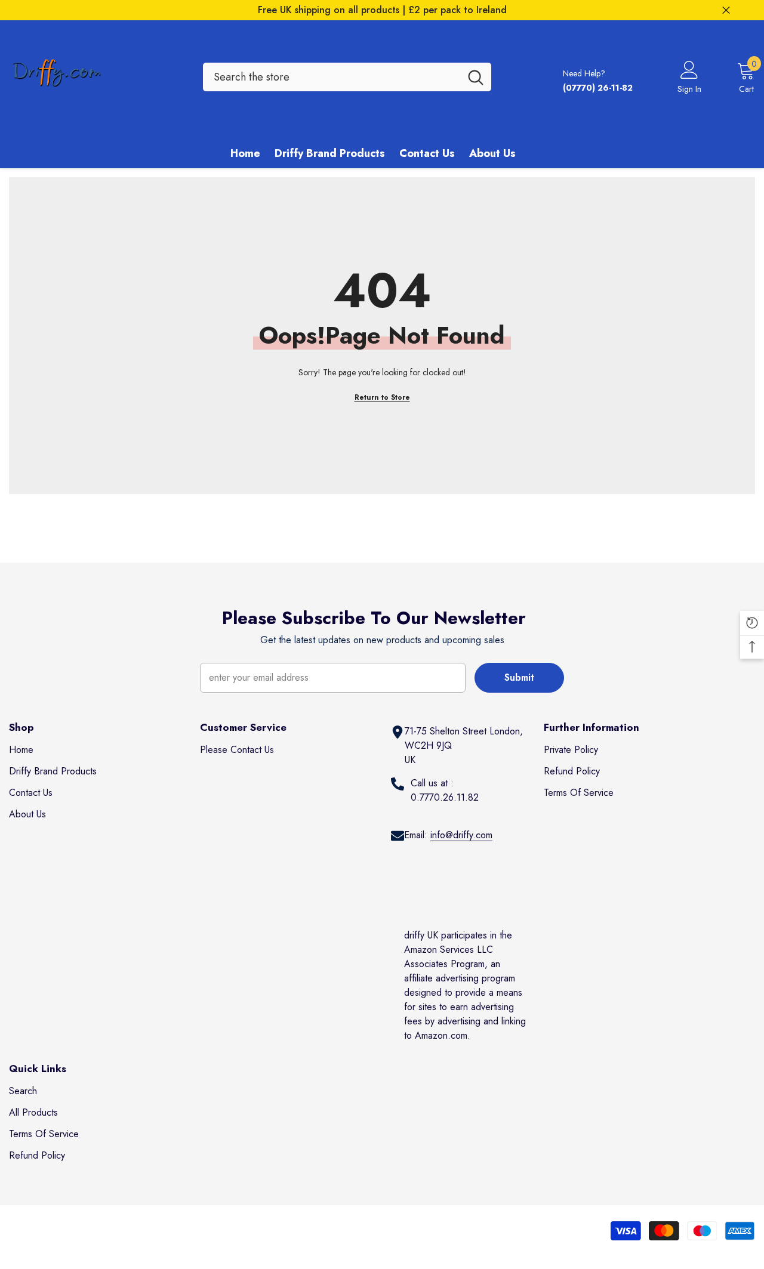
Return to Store (382, 397)
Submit (519, 677)
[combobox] (331, 77)
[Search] (347, 77)
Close (726, 10)
